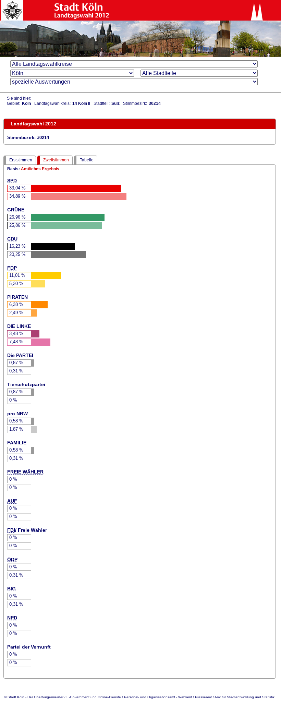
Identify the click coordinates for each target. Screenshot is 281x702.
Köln (26, 103)
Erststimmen (20, 160)
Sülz (115, 103)
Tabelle (87, 160)
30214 (155, 103)
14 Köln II (81, 103)
